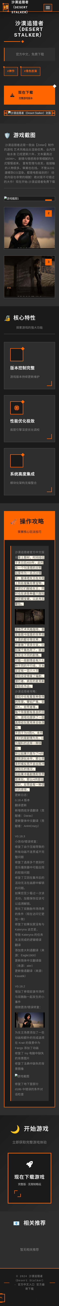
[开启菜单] (48, 7)
